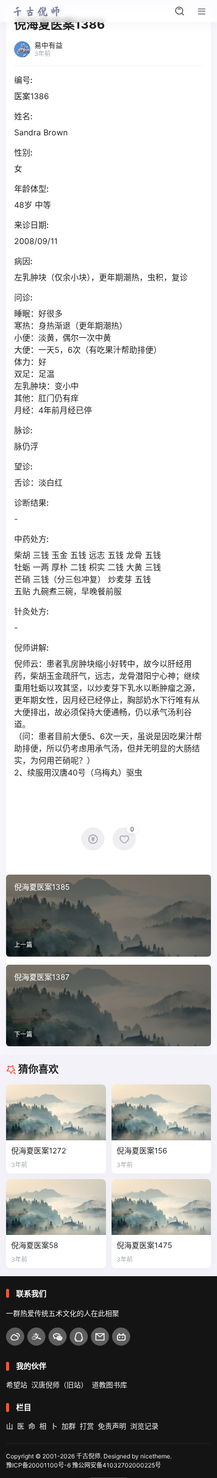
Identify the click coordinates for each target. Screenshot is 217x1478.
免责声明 (112, 1426)
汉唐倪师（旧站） (59, 1384)
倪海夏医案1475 (144, 1245)
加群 (69, 1426)
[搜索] (180, 11)
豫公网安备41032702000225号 (116, 1465)
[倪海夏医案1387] (108, 1005)
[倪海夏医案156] (161, 1112)
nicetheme (155, 1456)
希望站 (16, 1384)
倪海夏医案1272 (38, 1150)
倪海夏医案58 (34, 1245)
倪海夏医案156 (142, 1150)
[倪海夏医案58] (56, 1207)
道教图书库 (109, 1384)
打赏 (87, 1426)
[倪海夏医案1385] (108, 915)
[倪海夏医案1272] (56, 1112)
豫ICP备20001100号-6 (38, 1465)
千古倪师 (88, 1456)
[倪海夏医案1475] (161, 1207)
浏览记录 (144, 1426)
